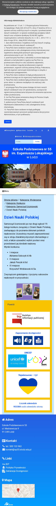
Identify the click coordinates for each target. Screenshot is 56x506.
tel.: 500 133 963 (13, 446)
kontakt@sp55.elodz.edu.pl (18, 449)
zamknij (7, 121)
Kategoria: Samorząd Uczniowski (22, 206)
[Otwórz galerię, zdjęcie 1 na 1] (28, 292)
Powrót (10, 304)
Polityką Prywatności (12, 5)
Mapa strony (22, 130)
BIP (7, 464)
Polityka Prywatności (15, 467)
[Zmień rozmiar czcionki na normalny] (36, 130)
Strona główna (10, 130)
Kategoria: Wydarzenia (30, 200)
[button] (3, 176)
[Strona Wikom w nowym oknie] (8, 504)
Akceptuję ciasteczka (28, 12)
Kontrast (19, 136)
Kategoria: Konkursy (15, 203)
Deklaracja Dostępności (16, 471)
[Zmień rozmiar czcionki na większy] (42, 130)
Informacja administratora (32, 136)
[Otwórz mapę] (18, 490)
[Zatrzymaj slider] (28, 185)
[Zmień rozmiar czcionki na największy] (48, 130)
